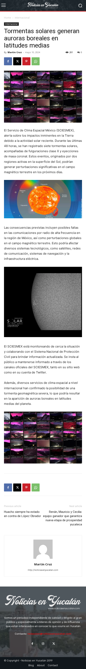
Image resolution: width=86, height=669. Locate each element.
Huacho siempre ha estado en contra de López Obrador (22, 514)
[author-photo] (43, 558)
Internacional (22, 17)
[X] (17, 61)
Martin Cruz (15, 52)
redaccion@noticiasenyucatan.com (49, 633)
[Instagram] (43, 644)
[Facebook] (8, 61)
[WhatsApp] (36, 61)
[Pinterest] (26, 61)
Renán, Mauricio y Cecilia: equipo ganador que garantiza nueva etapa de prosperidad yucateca (62, 518)
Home (7, 17)
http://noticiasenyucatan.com (43, 570)
